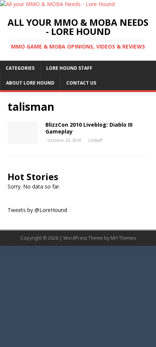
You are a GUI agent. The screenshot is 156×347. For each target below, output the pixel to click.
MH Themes (123, 238)
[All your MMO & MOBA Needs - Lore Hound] (57, 4)
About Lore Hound (30, 83)
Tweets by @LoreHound (37, 210)
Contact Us (81, 83)
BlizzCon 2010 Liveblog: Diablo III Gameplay (89, 128)
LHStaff (95, 140)
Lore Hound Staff (69, 68)
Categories (20, 68)
